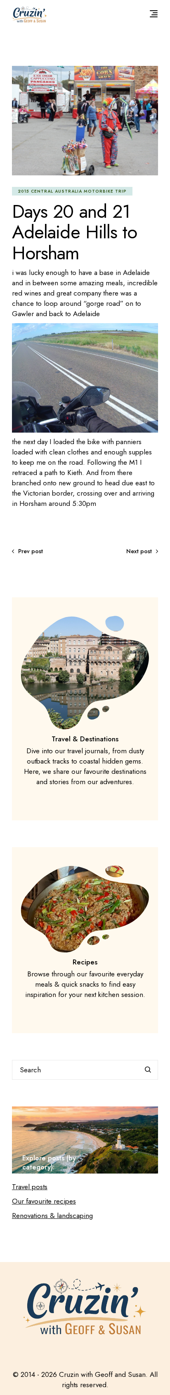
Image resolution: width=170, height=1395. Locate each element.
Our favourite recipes (44, 1201)
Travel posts (29, 1187)
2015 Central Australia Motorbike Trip (72, 191)
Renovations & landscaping (52, 1215)
